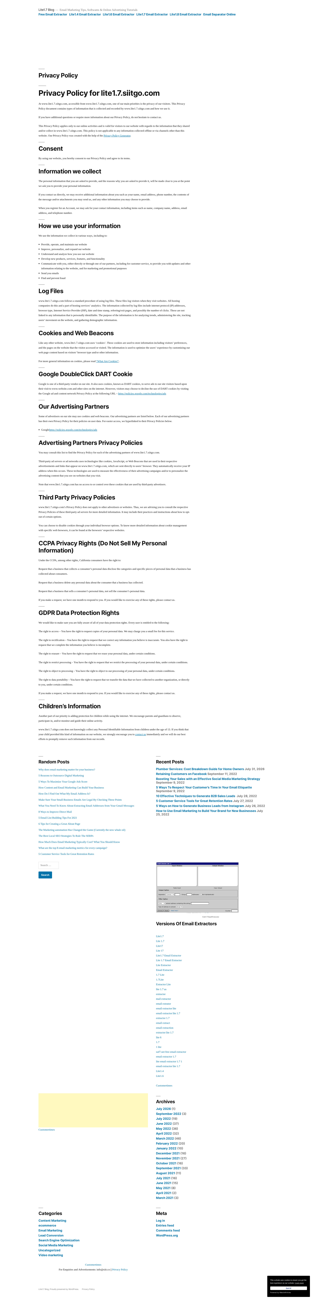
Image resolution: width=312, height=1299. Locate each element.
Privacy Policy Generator (117, 135)
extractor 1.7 (163, 1018)
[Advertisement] (156, 35)
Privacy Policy (120, 1269)
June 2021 (163, 1183)
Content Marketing (52, 1220)
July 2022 (163, 1118)
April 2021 (163, 1193)
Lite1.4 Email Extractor (85, 14)
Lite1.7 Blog (46, 10)
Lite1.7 (160, 936)
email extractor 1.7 (166, 1056)
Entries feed (165, 1225)
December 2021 (168, 1153)
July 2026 (163, 1109)
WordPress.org (167, 1235)
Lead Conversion (51, 1235)
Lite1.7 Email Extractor (152, 14)
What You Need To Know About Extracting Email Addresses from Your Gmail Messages (86, 805)
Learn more (299, 1283)
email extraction (164, 1027)
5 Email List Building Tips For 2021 (58, 817)
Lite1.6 (160, 1076)
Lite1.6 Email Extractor (118, 14)
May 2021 (163, 1188)
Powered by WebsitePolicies (280, 1292)
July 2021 (163, 1178)
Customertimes (164, 1085)
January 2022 (166, 1148)
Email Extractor (164, 970)
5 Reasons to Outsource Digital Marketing (61, 775)
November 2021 (168, 1158)
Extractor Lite (163, 984)
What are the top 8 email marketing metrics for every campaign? (73, 848)
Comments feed (168, 1230)
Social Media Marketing (56, 1245)
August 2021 (165, 1173)
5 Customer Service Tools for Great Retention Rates (66, 854)
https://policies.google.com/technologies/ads (142, 393)
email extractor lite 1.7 (168, 1013)
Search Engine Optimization (59, 1240)
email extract (163, 1023)
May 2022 (163, 1128)
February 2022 (167, 1143)
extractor (161, 994)
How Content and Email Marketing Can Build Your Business (71, 787)
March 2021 (164, 1198)
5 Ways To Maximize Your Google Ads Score (63, 781)
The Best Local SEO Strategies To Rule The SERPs (66, 836)
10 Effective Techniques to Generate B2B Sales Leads (196, 796)
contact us (140, 734)
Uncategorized (49, 1250)
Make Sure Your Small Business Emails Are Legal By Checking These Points (80, 799)
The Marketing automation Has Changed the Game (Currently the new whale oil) (82, 830)
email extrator (163, 1003)
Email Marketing (50, 1230)
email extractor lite (166, 1008)
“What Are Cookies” (107, 361)
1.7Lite (160, 979)
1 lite (158, 1047)
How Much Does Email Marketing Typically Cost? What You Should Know (79, 842)
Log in (160, 1220)
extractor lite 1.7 (165, 1032)
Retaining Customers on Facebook (181, 774)
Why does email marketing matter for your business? (67, 769)
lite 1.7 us (161, 989)
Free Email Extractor (53, 14)
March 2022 (165, 1138)
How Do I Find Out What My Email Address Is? (64, 793)
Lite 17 (160, 950)
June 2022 (164, 1123)
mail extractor (163, 999)
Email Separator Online (219, 14)
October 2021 (166, 1163)
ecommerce (47, 1225)
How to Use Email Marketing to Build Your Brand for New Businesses (206, 811)
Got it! (288, 1288)
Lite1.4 (160, 1071)
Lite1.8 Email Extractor (185, 14)
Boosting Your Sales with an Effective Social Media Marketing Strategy (208, 779)
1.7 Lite (160, 974)
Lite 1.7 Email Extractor (169, 960)
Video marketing (51, 1255)
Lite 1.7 (160, 941)
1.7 (157, 1042)
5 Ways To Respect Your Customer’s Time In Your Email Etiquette (204, 787)
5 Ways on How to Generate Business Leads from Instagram (200, 806)
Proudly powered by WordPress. (64, 1289)
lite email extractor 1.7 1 (169, 1061)
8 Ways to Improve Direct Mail (55, 812)
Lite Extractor (163, 965)
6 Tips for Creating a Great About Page (59, 824)
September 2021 (168, 1168)
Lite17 (159, 946)
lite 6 (158, 1037)
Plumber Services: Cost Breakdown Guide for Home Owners (200, 769)
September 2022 (168, 1114)
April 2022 (164, 1133)
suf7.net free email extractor (171, 1052)
